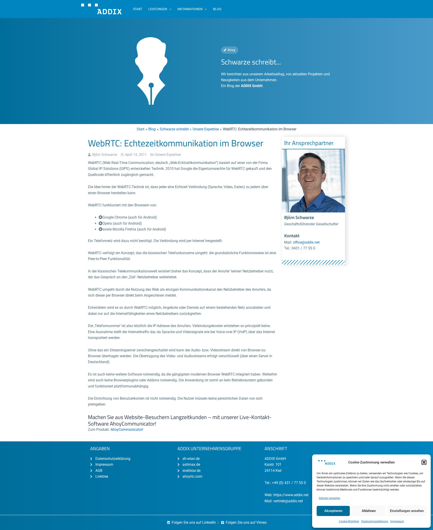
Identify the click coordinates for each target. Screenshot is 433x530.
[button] (424, 462)
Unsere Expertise (168, 154)
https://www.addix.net (291, 495)
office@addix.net (306, 242)
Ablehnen (369, 511)
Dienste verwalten (329, 498)
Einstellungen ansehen (407, 511)
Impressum (397, 521)
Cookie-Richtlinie (349, 521)
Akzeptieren (333, 511)
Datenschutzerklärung (374, 521)
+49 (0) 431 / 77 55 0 (289, 483)
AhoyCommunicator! (127, 429)
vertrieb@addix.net (288, 501)
